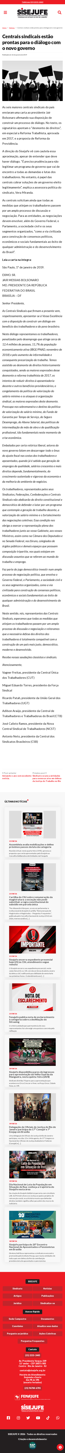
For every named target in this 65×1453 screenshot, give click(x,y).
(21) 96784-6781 (32, 1388)
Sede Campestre (17, 1319)
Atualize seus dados (47, 1326)
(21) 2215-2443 (32, 1355)
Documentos (47, 1319)
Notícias (12, 28)
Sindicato (17, 1288)
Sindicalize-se (47, 1303)
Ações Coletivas (47, 1333)
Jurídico (17, 1303)
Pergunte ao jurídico (17, 1333)
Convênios (17, 1326)
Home (4, 28)
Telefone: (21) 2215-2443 (32, 2)
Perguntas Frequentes (32, 1341)
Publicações (47, 1296)
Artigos (17, 1296)
